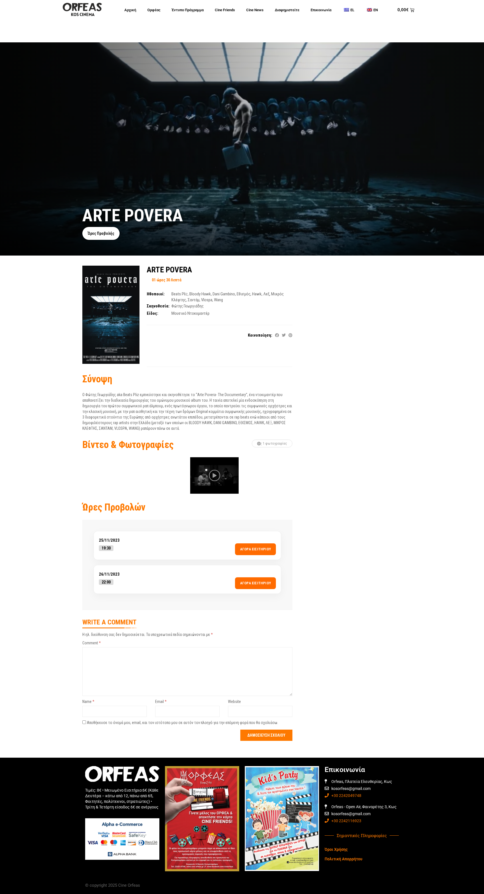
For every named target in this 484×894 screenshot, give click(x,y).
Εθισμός (243, 294)
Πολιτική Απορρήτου (343, 859)
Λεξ (266, 294)
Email (161, 701)
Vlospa (206, 299)
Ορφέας (153, 10)
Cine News (255, 10)
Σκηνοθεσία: (158, 306)
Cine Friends (225, 10)
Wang (218, 299)
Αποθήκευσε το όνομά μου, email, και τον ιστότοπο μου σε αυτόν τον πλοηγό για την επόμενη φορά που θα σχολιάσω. (182, 722)
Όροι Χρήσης (336, 849)
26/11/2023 (109, 574)
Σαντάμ (193, 299)
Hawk (257, 294)
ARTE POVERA (169, 269)
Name (88, 701)
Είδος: (152, 313)
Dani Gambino (224, 294)
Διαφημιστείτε (287, 10)
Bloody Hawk (200, 294)
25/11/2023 (109, 540)
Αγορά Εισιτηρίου (255, 549)
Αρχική (130, 10)
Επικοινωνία (321, 10)
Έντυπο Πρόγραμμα (188, 10)
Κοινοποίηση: (260, 335)
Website (234, 701)
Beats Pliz (179, 294)
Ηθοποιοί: (156, 294)
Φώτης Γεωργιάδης (187, 306)
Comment (91, 643)
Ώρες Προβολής (101, 233)
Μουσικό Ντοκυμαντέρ (190, 313)
